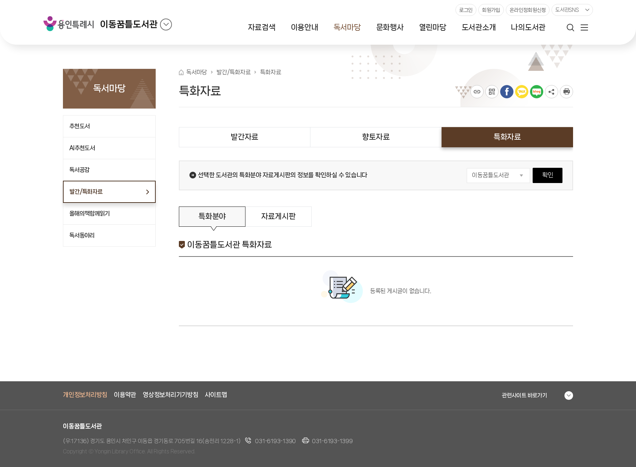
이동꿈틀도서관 (128, 24)
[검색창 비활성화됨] (570, 27)
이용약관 (125, 395)
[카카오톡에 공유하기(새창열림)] (521, 91)
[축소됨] (166, 24)
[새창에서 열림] (566, 91)
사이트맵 (216, 395)
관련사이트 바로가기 (524, 395)
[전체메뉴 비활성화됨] (584, 27)
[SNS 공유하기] (551, 91)
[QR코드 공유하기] (492, 91)
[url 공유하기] (477, 91)
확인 (547, 175)
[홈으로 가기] (181, 72)
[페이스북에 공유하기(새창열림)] (506, 91)
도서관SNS (567, 10)
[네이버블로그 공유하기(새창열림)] (536, 91)
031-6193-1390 (275, 441)
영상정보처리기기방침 (170, 395)
